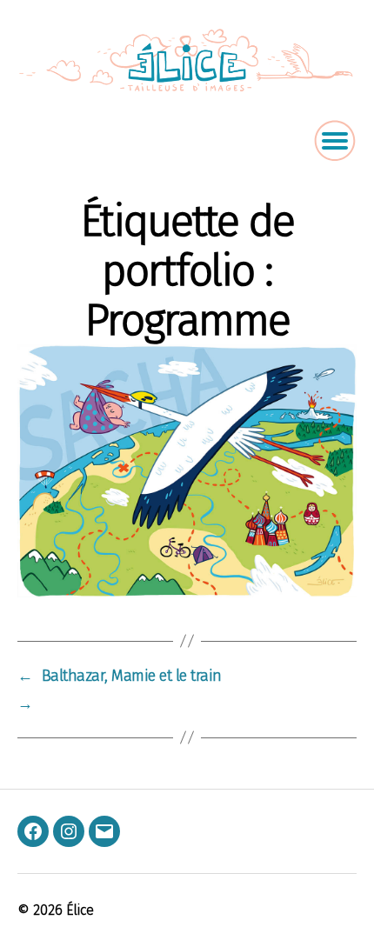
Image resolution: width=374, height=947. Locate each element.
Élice (80, 910)
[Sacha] (187, 470)
